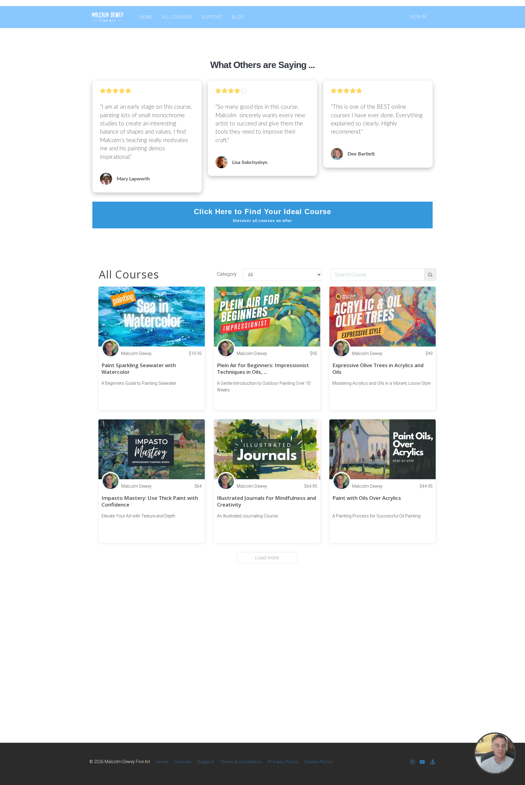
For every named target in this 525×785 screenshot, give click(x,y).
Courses (182, 761)
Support (205, 761)
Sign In (418, 16)
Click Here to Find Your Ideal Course (262, 215)
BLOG (238, 17)
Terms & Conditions (241, 761)
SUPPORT (212, 17)
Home (162, 761)
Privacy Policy (283, 761)
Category (227, 274)
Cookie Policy (318, 761)
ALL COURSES (177, 17)
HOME (146, 17)
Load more (267, 558)
